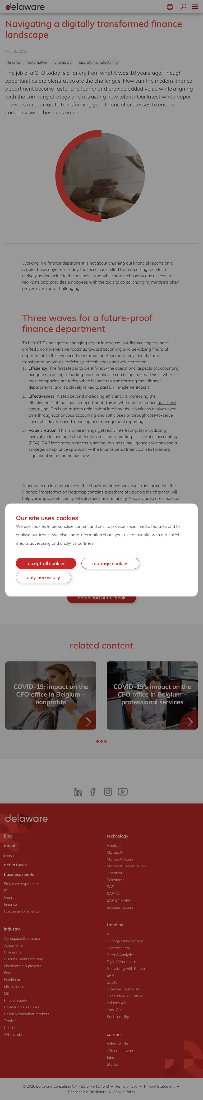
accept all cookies (46, 563)
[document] (101, 550)
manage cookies (110, 563)
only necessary (43, 577)
